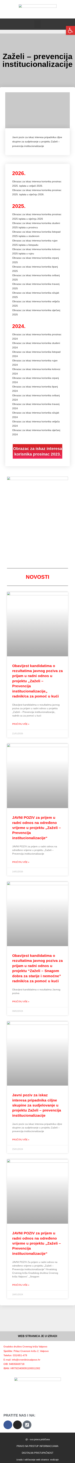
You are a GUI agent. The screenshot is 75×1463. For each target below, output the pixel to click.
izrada (19, 1459)
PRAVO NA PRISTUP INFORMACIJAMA (37, 1446)
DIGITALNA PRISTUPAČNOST (37, 1453)
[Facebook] (7, 1424)
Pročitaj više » (20, 724)
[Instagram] (17, 1424)
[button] (37, 24)
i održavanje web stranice (36, 1459)
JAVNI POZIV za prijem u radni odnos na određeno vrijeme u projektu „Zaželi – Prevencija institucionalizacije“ (36, 827)
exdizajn (54, 1459)
